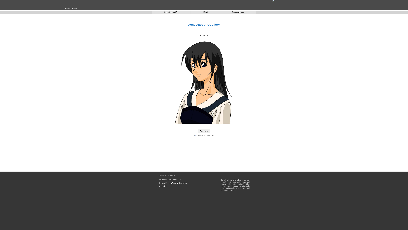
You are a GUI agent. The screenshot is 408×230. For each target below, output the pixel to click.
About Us (162, 186)
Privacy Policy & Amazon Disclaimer (173, 183)
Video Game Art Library (71, 8)
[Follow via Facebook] (235, 175)
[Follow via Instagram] (228, 175)
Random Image (238, 12)
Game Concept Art (171, 12)
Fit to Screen (204, 131)
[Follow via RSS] (222, 175)
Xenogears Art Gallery (204, 24)
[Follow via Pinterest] (248, 175)
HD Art (205, 12)
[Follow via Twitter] (241, 175)
